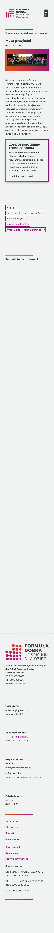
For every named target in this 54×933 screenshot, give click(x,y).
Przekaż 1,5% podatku (27, 185)
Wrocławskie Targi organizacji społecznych (27, 560)
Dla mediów (11, 827)
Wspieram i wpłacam (27, 192)
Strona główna (12, 33)
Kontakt (9, 833)
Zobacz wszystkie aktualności (27, 617)
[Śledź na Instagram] (17, 909)
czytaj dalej (17, 351)
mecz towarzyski (15, 218)
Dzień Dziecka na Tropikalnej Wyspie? (26, 478)
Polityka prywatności (17, 858)
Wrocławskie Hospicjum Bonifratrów (25, 229)
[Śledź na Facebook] (8, 909)
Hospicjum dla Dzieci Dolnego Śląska (25, 213)
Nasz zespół (11, 821)
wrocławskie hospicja (17, 224)
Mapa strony (12, 839)
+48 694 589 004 (19, 737)
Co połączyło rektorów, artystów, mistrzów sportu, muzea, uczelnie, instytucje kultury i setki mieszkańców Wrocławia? (25, 303)
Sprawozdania (13, 847)
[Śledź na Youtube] (26, 909)
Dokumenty (11, 853)
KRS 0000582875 (27, 921)
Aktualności (27, 33)
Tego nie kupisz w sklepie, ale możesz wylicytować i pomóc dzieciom (26, 391)
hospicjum (11, 207)
